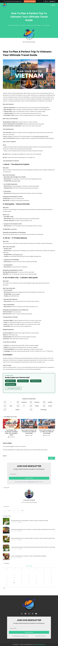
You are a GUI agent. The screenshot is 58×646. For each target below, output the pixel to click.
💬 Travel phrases (10, 384)
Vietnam (39, 25)
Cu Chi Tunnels (16, 294)
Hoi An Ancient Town (17, 254)
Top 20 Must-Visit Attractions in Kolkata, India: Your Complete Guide (11, 432)
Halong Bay (14, 229)
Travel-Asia (33, 25)
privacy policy (31, 481)
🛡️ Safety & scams (35, 380)
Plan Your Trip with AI (30, 1)
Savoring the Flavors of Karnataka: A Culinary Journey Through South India (29, 520)
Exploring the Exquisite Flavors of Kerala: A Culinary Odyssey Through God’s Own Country (33, 529)
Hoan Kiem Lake (16, 181)
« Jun (4, 588)
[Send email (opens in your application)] (53, 1)
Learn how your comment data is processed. (35, 449)
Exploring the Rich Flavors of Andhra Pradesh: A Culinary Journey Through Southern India (33, 538)
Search (5, 455)
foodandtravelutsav (39, 644)
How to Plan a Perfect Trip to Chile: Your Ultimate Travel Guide (46, 431)
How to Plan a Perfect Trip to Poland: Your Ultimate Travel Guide (28, 431)
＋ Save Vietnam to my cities (13, 388)
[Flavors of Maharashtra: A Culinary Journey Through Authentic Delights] (6, 556)
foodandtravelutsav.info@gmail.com (13, 1)
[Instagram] (49, 1)
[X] (44, 1)
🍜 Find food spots (22, 380)
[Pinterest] (47, 1)
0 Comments (46, 25)
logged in (12, 446)
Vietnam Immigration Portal (41, 136)
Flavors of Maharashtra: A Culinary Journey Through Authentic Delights (28, 556)
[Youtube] (51, 1)
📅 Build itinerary (10, 380)
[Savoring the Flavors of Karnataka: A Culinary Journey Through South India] (6, 521)
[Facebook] (46, 1)
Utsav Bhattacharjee (29, 42)
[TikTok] (54, 1)
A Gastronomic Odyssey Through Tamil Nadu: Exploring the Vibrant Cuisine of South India (33, 547)
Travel (27, 25)
